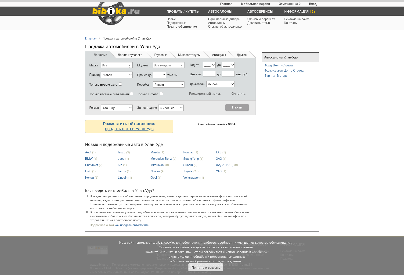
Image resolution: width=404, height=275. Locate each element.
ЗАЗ (219, 158)
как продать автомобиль (132, 225)
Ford (88, 171)
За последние (147, 107)
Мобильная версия (255, 3)
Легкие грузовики (130, 54)
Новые (171, 19)
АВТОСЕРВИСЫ (260, 11)
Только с (147, 94)
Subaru (188, 165)
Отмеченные (288, 3)
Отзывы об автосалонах (225, 26)
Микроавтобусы (189, 54)
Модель (142, 65)
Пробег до (144, 74)
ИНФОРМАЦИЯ (296, 11)
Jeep (121, 158)
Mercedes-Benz (161, 158)
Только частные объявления (109, 94)
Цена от (195, 74)
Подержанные (176, 22)
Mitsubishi (157, 165)
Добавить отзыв (258, 22)
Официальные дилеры (224, 19)
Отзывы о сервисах (261, 19)
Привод (94, 74)
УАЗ (219, 171)
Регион (94, 107)
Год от (194, 64)
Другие (242, 54)
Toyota (187, 171)
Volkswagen (191, 177)
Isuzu (121, 152)
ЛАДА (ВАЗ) (224, 165)
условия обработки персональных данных (212, 256)
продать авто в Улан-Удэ (129, 128)
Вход (313, 3)
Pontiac (188, 152)
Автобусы (219, 54)
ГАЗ (218, 152)
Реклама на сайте (297, 19)
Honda (89, 177)
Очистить (238, 93)
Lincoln (122, 177)
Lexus (122, 171)
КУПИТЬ (192, 11)
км (172, 74)
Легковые (100, 54)
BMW (89, 158)
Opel (154, 177)
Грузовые (160, 54)
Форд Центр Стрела (278, 65)
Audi (88, 152)
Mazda (155, 152)
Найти (237, 107)
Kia (120, 165)
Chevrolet (91, 165)
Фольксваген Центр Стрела (283, 70)
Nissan (155, 171)
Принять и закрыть (205, 267)
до (219, 64)
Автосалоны (216, 22)
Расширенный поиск (204, 93)
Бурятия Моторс (276, 75)
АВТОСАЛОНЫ (220, 11)
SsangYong (191, 158)
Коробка (143, 84)
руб (241, 74)
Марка (93, 65)
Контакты (290, 22)
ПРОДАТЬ (175, 11)
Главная (226, 3)
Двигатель (197, 84)
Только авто (103, 84)
